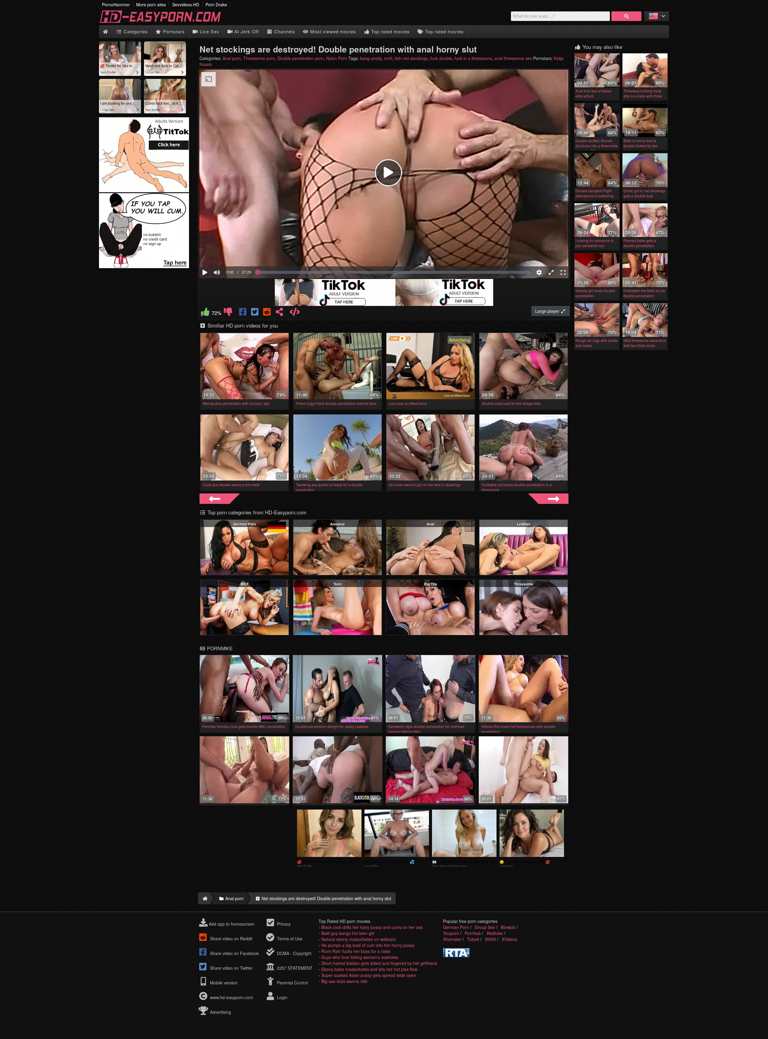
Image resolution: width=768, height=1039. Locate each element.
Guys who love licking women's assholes (359, 957)
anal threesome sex (513, 58)
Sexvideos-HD (185, 4)
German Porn (244, 524)
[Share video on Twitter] (255, 313)
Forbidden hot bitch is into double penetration (644, 293)
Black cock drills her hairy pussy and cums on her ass (372, 927)
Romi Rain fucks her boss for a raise (355, 951)
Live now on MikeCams (408, 403)
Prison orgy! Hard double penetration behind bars (336, 403)
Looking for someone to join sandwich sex (594, 243)
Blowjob (508, 927)
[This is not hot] (228, 313)
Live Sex (208, 31)
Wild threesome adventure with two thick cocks (644, 343)
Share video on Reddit (230, 939)
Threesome (523, 584)
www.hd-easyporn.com (231, 997)
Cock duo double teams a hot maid (231, 484)
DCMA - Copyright (293, 953)
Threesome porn (259, 58)
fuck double (441, 58)
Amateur (337, 524)
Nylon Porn (336, 58)
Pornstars (173, 31)
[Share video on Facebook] (243, 313)
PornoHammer (116, 4)
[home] (204, 898)
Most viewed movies (332, 31)
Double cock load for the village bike (511, 403)
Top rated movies (390, 31)
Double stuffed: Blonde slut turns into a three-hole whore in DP (596, 145)
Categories (135, 31)
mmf (388, 58)
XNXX (490, 939)
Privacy (283, 924)
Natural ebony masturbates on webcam (358, 939)
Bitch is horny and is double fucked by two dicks (640, 145)
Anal (430, 524)
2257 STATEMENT (294, 968)
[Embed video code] (294, 313)
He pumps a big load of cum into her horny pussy (368, 945)
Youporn (451, 933)
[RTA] (456, 956)
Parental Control (292, 983)
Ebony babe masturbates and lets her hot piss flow (369, 969)
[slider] (227, 254)
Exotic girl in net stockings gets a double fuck (644, 193)
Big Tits (430, 584)
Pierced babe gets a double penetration (639, 243)
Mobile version (223, 983)
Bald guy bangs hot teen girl (347, 933)
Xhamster (452, 939)
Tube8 (473, 939)
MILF (245, 584)
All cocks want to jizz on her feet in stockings (424, 484)
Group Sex (485, 927)
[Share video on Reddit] (267, 313)
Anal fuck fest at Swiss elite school (593, 93)
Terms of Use (289, 939)
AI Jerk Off (246, 31)
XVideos (509, 939)
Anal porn (232, 58)
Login (281, 997)
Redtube (495, 933)
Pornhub (473, 933)
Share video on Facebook (234, 953)
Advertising (220, 1012)
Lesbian (523, 524)
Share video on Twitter (231, 968)
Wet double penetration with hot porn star (236, 403)
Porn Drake (216, 4)
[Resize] (551, 272)
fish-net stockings (411, 58)
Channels (284, 31)
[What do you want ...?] (626, 16)
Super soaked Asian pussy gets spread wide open (368, 975)
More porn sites (151, 4)
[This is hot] (205, 313)
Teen (338, 584)
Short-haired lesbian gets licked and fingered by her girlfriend (379, 963)
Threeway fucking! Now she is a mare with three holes (642, 95)
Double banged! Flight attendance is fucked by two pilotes (594, 195)
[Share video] (279, 313)
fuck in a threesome (473, 58)
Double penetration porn (301, 58)
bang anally (371, 58)
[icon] (105, 31)
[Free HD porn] (165, 22)
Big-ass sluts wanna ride (344, 981)
